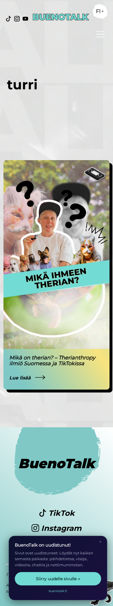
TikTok (60, 513)
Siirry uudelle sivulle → (58, 578)
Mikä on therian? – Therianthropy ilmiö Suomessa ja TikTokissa (52, 360)
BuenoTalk (56, 463)
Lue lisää (20, 378)
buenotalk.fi (58, 591)
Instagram (60, 528)
